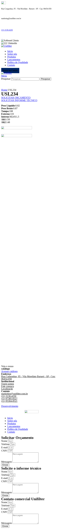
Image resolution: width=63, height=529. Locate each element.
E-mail (4, 447)
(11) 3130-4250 (7, 30)
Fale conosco (7, 386)
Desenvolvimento (9, 406)
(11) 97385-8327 (9, 398)
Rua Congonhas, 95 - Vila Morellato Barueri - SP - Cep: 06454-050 (28, 377)
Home (4, 90)
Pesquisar (5, 78)
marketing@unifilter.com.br (14, 393)
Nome (4, 441)
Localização (7, 388)
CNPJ (4, 450)
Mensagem (6, 461)
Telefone (5, 444)
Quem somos (7, 384)
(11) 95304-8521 (9, 401)
